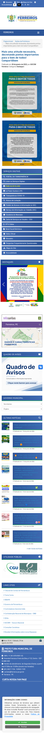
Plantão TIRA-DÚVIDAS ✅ (26, 487)
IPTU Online (9, 224)
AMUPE (7, 600)
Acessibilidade (11, 253)
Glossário (8, 2)
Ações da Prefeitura (22, 41)
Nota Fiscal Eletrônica (13, 229)
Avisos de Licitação (13, 200)
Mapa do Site (27, 2)
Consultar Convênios (11, 627)
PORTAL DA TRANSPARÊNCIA (17, 177)
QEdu (6, 618)
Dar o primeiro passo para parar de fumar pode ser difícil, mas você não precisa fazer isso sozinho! (27, 536)
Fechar (24, 727)
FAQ (18, 2)
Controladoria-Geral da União (14, 609)
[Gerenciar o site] (40, 641)
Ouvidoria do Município (14, 215)
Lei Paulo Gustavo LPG (13, 191)
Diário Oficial (10, 234)
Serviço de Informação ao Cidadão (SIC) (21, 210)
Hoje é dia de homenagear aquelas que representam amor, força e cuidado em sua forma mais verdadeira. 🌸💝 (27, 518)
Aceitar (24, 722)
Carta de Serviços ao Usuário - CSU (18, 219)
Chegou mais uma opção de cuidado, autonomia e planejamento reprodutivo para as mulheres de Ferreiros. (26, 472)
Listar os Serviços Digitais (15, 181)
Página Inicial (8, 41)
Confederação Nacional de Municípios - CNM (20, 613)
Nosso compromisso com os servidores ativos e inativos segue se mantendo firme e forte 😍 (26, 441)
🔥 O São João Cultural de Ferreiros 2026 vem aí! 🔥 (26, 456)
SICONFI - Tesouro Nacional (14, 623)
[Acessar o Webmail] (38, 641)
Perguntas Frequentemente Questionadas (21, 243)
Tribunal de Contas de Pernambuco (17, 590)
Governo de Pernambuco (13, 604)
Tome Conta (9, 595)
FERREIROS (8, 32)
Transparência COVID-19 (15, 196)
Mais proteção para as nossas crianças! (27, 426)
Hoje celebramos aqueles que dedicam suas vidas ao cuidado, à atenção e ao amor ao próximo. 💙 (27, 501)
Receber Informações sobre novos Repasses (20, 632)
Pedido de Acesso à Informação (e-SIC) (21, 205)
